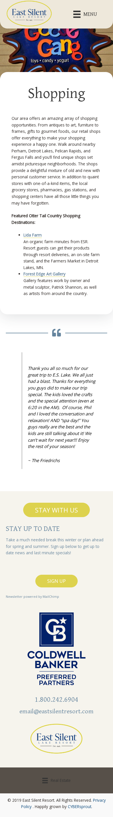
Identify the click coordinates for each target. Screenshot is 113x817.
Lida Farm (32, 235)
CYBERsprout (79, 806)
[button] (56, 510)
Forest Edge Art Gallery (44, 274)
